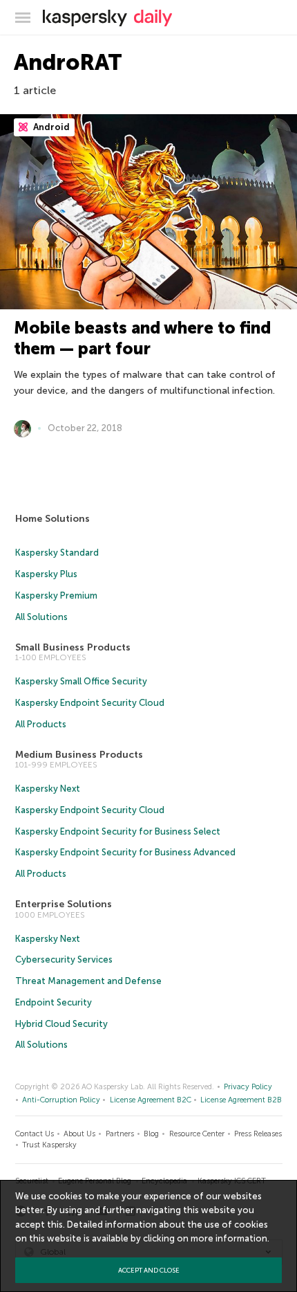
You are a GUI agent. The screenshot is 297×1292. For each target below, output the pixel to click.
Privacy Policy (248, 1086)
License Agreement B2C (150, 1099)
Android (50, 127)
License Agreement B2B (241, 1099)
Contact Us (34, 1133)
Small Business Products (73, 647)
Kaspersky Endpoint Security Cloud (89, 703)
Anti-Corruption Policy (61, 1099)
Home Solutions (52, 519)
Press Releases (258, 1133)
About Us (79, 1133)
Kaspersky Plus (46, 574)
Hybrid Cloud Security (61, 1024)
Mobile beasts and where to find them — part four (142, 338)
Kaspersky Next (47, 788)
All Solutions (41, 617)
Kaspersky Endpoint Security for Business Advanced (125, 852)
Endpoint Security (53, 1002)
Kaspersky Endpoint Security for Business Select (117, 831)
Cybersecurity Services (64, 959)
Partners (120, 1133)
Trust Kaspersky (49, 1144)
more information (229, 1238)
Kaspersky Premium (56, 595)
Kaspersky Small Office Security (81, 681)
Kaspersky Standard (57, 552)
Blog (151, 1133)
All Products (40, 724)
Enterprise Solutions (63, 904)
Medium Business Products (79, 755)
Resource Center (196, 1133)
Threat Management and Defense (88, 981)
